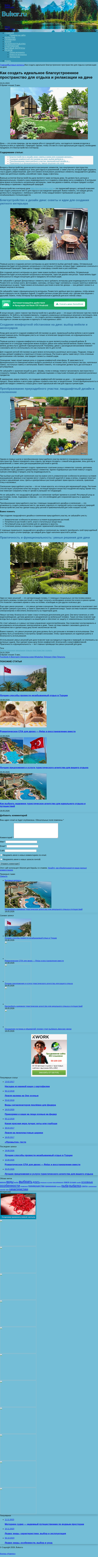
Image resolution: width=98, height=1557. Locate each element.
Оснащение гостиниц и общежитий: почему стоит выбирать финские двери (38, 1029)
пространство (39, 650)
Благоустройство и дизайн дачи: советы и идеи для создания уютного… (41, 157)
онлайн (78, 1182)
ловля (66, 1182)
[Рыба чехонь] (18, 1406)
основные (87, 1182)
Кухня (8, 42)
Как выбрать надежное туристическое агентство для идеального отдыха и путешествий (43, 909)
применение (50, 1186)
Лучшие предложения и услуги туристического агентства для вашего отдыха (44, 767)
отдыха (29, 650)
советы (84, 1186)
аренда (3, 1182)
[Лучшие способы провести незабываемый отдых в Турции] (23, 691)
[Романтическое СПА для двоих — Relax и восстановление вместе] (23, 727)
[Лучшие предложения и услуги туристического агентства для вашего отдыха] (23, 763)
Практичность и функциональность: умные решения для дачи (37, 163)
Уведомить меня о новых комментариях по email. (25, 855)
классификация (58, 1182)
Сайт (2, 851)
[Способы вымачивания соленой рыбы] (18, 1460)
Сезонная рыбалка (15, 44)
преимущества (36, 1186)
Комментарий (6, 838)
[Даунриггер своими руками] (18, 1487)
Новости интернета (18, 55)
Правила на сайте (18, 35)
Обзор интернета (17, 52)
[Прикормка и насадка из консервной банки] (18, 1353)
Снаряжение (12, 46)
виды (10, 1181)
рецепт (59, 1186)
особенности (10, 1186)
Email (3, 846)
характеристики (18, 1189)
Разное (9, 50)
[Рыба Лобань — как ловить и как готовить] (18, 1299)
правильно (24, 1186)
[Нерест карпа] (18, 1245)
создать (48, 650)
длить (36, 1181)
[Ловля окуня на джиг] (18, 1513)
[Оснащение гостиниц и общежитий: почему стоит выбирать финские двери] (18, 1027)
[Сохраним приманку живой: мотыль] (18, 1219)
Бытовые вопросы (15, 48)
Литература (15, 57)
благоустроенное (7, 650)
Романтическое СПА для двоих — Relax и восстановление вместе (38, 731)
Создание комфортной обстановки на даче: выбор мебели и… (37, 159)
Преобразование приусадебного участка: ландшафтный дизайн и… (40, 161)
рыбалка (75, 1185)
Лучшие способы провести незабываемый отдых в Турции (34, 695)
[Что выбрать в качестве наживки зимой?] (18, 1272)
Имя (2, 842)
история (49, 1182)
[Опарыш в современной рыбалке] (18, 1326)
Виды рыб (10, 37)
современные (92, 1186)
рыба (64, 1185)
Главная (3, 65)
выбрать (25, 1182)
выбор (16, 1182)
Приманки (10, 40)
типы (7, 1189)
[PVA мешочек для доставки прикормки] (18, 1433)
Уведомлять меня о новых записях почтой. (22, 859)
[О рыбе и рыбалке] (13, 23)
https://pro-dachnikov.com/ (42, 188)
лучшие (73, 1182)
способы (2, 1189)
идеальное (20, 650)
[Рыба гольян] (18, 1379)
